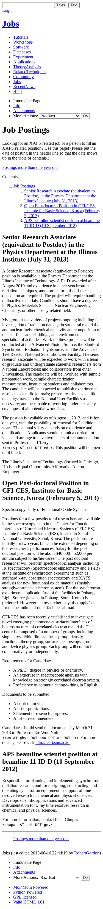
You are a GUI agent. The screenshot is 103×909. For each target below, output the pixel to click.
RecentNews (24, 86)
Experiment (23, 57)
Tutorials (20, 37)
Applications (24, 61)
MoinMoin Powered (30, 887)
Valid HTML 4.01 (28, 902)
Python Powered (27, 892)
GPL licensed (25, 897)
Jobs (10, 24)
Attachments (24, 110)
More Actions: (25, 115)
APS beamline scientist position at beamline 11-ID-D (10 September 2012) (62, 223)
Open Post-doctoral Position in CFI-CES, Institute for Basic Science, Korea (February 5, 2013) (62, 210)
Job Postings (24, 186)
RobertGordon (86, 853)
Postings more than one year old (30, 167)
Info (16, 105)
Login (7, 10)
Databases (22, 52)
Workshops (23, 42)
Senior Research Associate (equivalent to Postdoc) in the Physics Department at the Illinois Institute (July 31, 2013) (60, 196)
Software (21, 47)
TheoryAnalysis (27, 66)
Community (23, 76)
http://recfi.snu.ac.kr (52, 742)
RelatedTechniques (29, 71)
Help (17, 91)
